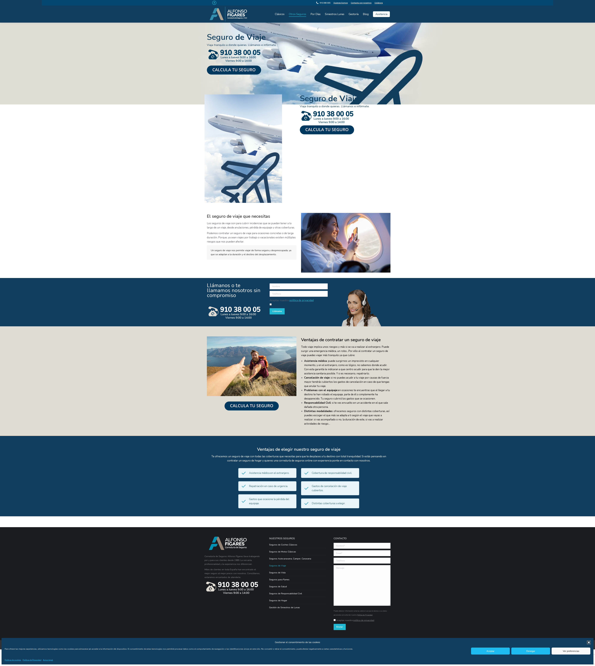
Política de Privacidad (32, 660)
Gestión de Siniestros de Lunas (284, 607)
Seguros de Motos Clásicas (282, 551)
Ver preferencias (571, 651)
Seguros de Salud (278, 586)
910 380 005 (325, 3)
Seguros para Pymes (279, 579)
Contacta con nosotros (361, 3)
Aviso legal (48, 660)
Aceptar (490, 651)
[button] (588, 642)
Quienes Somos (340, 3)
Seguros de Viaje (277, 565)
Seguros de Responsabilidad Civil (285, 593)
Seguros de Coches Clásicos (283, 544)
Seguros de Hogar (278, 600)
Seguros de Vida (277, 572)
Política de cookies (13, 660)
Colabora (379, 3)
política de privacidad (301, 300)
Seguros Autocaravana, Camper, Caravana (290, 558)
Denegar (530, 651)
